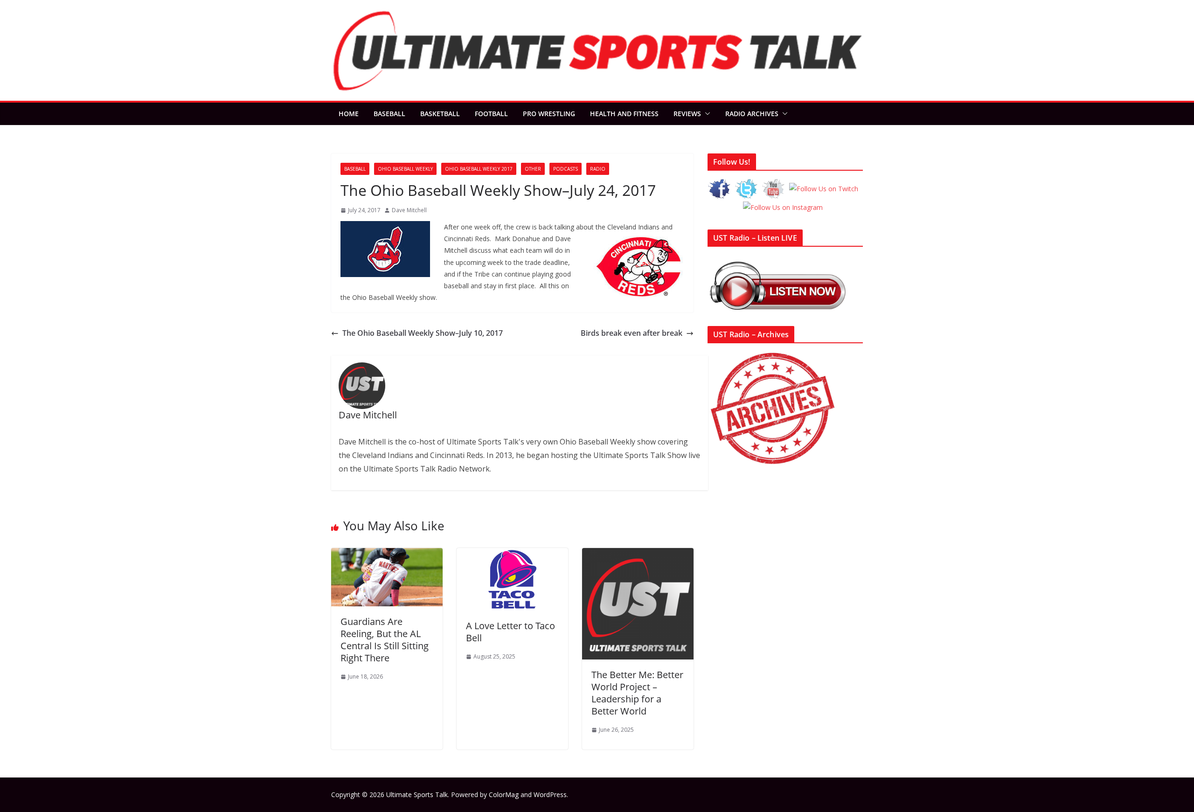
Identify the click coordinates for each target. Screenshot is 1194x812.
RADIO (597, 169)
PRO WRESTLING (549, 113)
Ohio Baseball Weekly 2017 (479, 169)
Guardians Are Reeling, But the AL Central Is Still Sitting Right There (384, 639)
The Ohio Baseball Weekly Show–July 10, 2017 (422, 333)
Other (533, 169)
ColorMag (504, 794)
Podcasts (565, 169)
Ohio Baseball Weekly (405, 169)
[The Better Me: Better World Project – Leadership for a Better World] (638, 554)
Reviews (687, 113)
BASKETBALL (440, 113)
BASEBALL (389, 113)
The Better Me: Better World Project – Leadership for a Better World (637, 692)
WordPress (550, 794)
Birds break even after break (631, 333)
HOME (349, 113)
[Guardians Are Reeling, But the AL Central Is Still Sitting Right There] (387, 554)
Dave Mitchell (409, 210)
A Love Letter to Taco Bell (510, 631)
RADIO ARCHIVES (751, 113)
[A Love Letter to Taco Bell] (512, 554)
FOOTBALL (491, 113)
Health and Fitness (624, 113)
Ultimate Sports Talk (417, 794)
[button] (705, 113)
